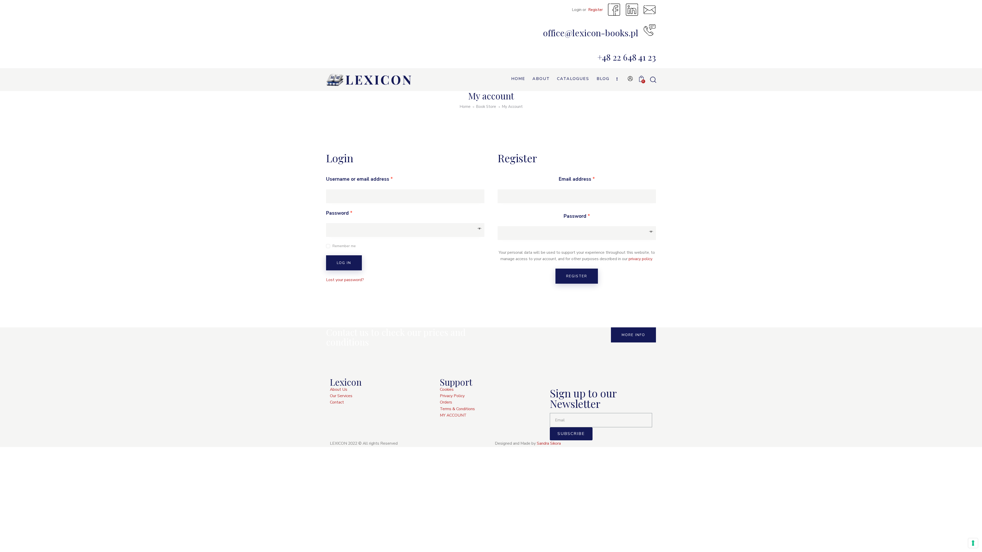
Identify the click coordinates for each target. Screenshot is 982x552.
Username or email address (359, 179)
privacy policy (640, 259)
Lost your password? (345, 280)
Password (339, 213)
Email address (577, 179)
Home (465, 106)
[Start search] (653, 80)
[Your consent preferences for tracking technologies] (973, 543)
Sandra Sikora (549, 443)
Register (576, 276)
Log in (344, 262)
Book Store (486, 106)
